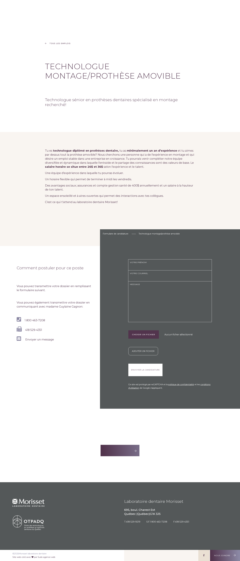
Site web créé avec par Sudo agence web (33, 557)
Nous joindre (222, 555)
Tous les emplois (60, 43)
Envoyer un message (39, 339)
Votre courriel (139, 273)
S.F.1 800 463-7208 (156, 521)
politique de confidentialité (181, 384)
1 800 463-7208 (35, 320)
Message (135, 284)
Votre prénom (138, 262)
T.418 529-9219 (132, 521)
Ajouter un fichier (143, 351)
